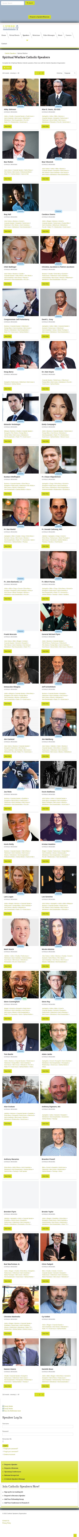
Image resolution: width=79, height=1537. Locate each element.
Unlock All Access (39, 785)
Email (14, 764)
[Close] (67, 748)
